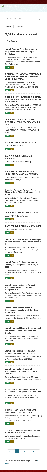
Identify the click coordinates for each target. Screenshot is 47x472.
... (28, 451)
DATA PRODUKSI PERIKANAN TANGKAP (23, 226)
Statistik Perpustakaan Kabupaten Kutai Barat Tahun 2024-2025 (22, 431)
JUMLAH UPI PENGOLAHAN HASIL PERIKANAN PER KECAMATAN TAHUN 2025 (22, 122)
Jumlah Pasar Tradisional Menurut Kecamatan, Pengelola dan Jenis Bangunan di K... (20, 287)
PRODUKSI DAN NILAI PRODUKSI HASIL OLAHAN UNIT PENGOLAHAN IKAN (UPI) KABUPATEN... (23, 99)
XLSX (7, 67)
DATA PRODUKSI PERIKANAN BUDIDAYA (18, 157)
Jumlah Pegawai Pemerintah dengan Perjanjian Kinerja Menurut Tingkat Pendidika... (21, 51)
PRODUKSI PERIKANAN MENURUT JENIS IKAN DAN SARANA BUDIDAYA (22, 172)
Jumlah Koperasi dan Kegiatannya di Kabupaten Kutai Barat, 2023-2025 (21, 351)
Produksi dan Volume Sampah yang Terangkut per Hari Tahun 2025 (20, 410)
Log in (42, 2)
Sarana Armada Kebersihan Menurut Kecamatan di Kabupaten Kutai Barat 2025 (23, 390)
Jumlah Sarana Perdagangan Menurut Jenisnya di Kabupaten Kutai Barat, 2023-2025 (23, 264)
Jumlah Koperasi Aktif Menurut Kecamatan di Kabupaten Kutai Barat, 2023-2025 (21, 371)
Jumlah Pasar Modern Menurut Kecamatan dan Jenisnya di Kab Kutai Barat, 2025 (21, 310)
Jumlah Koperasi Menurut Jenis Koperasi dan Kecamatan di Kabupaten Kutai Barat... (23, 330)
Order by (8, 26)
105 (33, 451)
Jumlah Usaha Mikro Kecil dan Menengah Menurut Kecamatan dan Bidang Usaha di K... (23, 242)
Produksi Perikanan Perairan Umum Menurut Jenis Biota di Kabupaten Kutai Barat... (22, 192)
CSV (12, 67)
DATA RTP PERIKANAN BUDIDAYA (20, 142)
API (33, 461)
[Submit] (39, 18)
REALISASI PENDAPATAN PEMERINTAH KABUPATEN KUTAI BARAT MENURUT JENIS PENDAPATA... (23, 76)
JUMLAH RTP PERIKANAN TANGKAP (21, 212)
